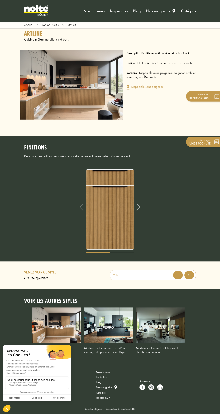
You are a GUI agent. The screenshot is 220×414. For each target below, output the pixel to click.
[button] (138, 207)
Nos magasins (158, 11)
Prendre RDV (103, 397)
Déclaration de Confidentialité (120, 408)
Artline (71, 25)
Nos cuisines (94, 11)
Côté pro (188, 11)
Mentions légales (93, 408)
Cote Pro (101, 392)
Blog (137, 11)
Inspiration (119, 11)
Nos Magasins (104, 387)
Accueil (28, 25)
